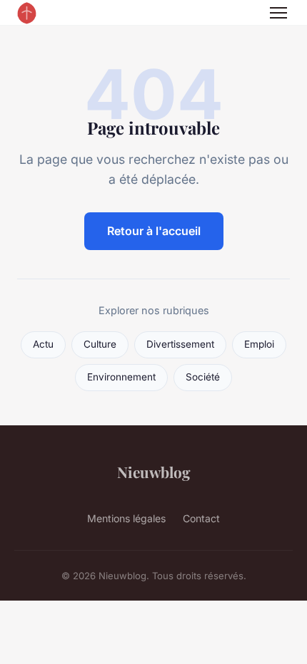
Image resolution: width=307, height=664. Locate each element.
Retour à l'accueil (154, 231)
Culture (100, 344)
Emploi (259, 344)
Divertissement (180, 344)
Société (203, 377)
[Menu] (278, 12)
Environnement (121, 377)
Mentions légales (126, 518)
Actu (43, 344)
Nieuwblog (154, 472)
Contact (201, 518)
